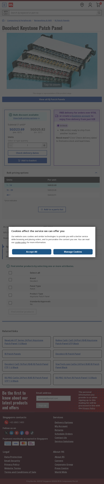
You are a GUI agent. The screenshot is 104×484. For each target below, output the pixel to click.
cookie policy (20, 242)
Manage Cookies (73, 251)
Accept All (31, 251)
